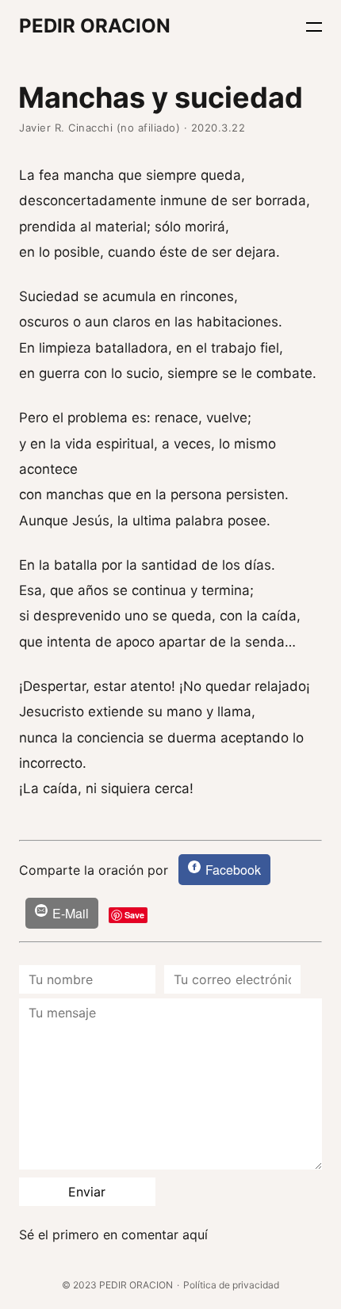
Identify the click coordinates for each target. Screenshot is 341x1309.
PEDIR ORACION (94, 25)
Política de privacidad (231, 1285)
